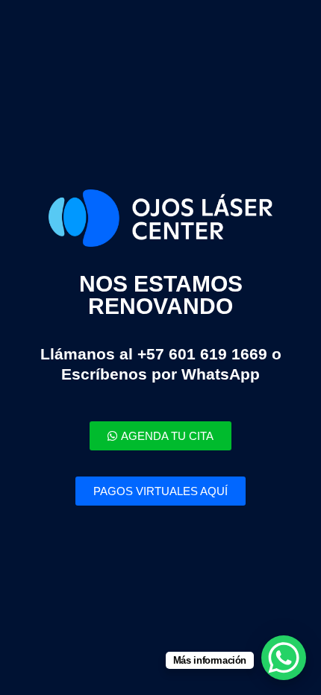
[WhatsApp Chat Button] (283, 657)
